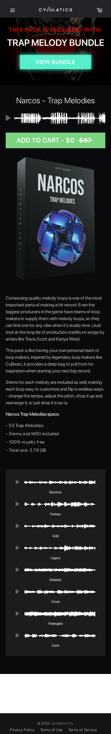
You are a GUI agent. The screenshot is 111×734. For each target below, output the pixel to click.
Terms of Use (51, 729)
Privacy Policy (22, 729)
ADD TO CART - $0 (55, 140)
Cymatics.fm (62, 723)
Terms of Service (82, 729)
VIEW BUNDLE (55, 62)
